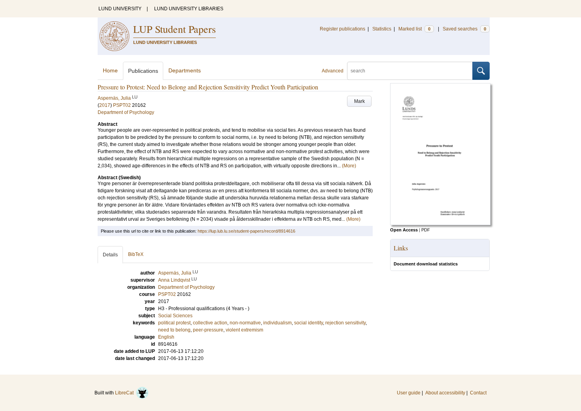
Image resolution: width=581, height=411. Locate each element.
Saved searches (464, 29)
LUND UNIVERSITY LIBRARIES (188, 8)
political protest (174, 323)
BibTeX (135, 254)
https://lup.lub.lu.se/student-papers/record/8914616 (246, 231)
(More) (349, 166)
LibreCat (125, 393)
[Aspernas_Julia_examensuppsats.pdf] (440, 223)
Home (110, 70)
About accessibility (445, 393)
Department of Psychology (126, 112)
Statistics (381, 29)
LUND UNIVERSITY (119, 8)
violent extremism (244, 330)
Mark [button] (359, 101)
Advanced (332, 71)
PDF (425, 229)
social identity (308, 323)
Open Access (404, 229)
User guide (409, 393)
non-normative (245, 323)
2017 (104, 105)
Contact (478, 393)
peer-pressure (208, 330)
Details (110, 255)
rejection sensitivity (345, 323)
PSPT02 (122, 105)
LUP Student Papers (174, 29)
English (166, 337)
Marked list (414, 29)
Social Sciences (175, 315)
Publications (143, 71)
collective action (210, 323)
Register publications (342, 29)
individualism (277, 323)
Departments (184, 70)
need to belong (174, 330)
